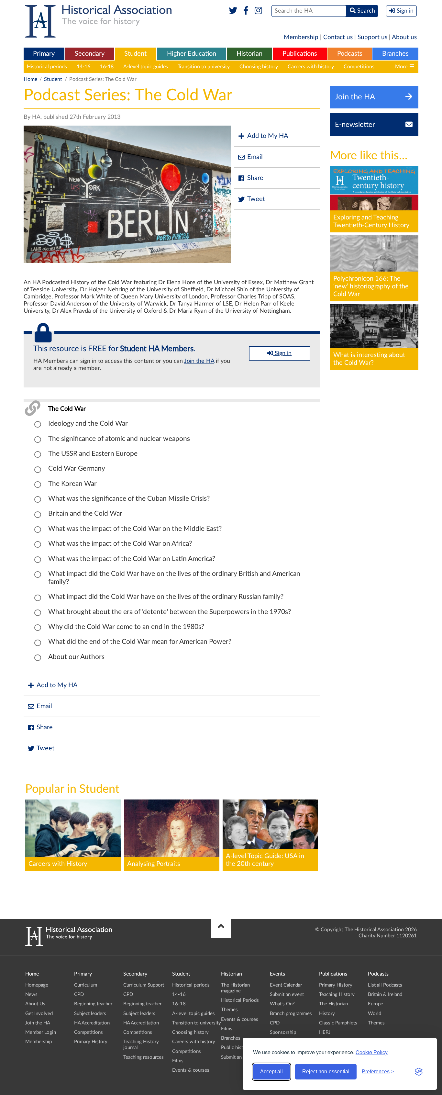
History (327, 1013)
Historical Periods (240, 1000)
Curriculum (85, 985)
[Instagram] (258, 11)
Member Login (40, 1032)
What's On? (282, 1003)
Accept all (271, 1071)
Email (255, 157)
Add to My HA (267, 136)
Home (30, 79)
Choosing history (258, 66)
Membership (301, 37)
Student (135, 53)
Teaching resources (143, 1057)
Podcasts (349, 53)
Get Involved (39, 1013)
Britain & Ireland (385, 994)
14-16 (83, 66)
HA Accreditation (92, 1023)
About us (404, 37)
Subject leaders (90, 1013)
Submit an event (238, 1057)
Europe (375, 1003)
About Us (35, 1003)
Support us (372, 37)
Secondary (90, 53)
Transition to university (204, 66)
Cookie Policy (372, 1052)
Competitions (359, 66)
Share (255, 178)
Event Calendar (286, 985)
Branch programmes (291, 1013)
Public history (235, 1047)
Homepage (36, 985)
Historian (249, 53)
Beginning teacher (93, 1003)
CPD (79, 994)
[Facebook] (245, 11)
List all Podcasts (385, 985)
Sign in (282, 353)
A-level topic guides (145, 66)
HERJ (324, 1032)
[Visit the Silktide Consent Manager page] (418, 1071)
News (31, 994)
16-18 (107, 66)
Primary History (90, 1041)
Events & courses (190, 1070)
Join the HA (199, 361)
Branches (395, 53)
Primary (44, 53)
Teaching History (337, 994)
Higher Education (191, 53)
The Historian (333, 1003)
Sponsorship (283, 1032)
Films (177, 1060)
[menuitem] (44, 54)
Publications (299, 53)
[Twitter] (233, 11)
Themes (229, 1009)
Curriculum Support (143, 985)
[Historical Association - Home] (68, 944)
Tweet (256, 199)
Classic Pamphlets (338, 1023)
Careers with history (311, 66)
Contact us (338, 37)
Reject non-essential (325, 1071)
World (374, 1013)
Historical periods (47, 66)
